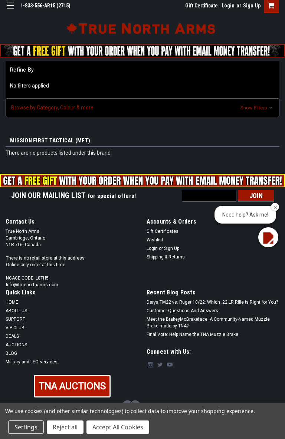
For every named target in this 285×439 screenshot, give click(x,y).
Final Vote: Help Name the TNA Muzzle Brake (192, 334)
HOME (12, 302)
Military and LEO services (32, 361)
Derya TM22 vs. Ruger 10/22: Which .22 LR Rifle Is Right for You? (212, 302)
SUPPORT (15, 319)
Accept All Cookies (117, 427)
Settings (25, 427)
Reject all (65, 427)
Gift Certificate (201, 6)
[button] (142, 107)
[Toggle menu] (10, 10)
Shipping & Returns (166, 257)
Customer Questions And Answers (182, 310)
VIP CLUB (15, 327)
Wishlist (155, 239)
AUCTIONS (16, 344)
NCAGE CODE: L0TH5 (27, 278)
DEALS (12, 336)
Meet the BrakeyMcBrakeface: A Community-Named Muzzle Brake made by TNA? (208, 323)
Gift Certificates (162, 231)
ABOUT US (16, 310)
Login (228, 6)
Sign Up (252, 6)
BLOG (11, 353)
